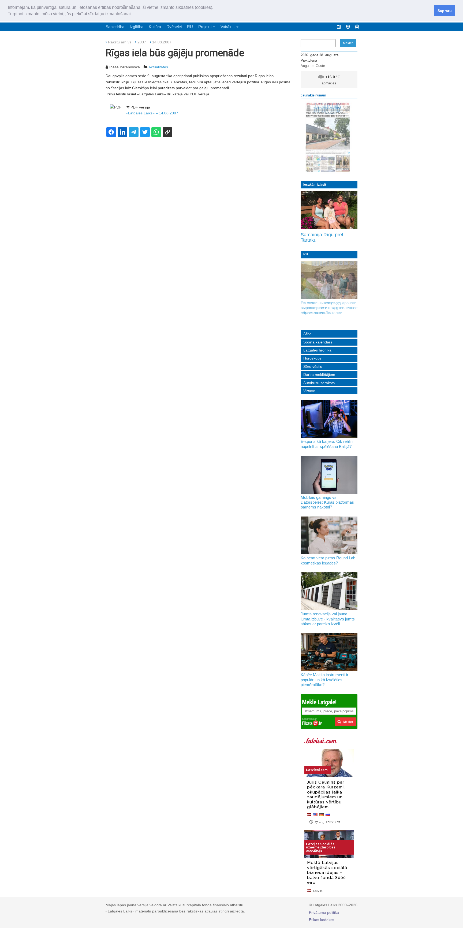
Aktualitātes (158, 67)
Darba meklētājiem (319, 374)
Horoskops (312, 358)
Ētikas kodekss (321, 920)
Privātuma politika (324, 912)
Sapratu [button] (445, 11)
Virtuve (309, 391)
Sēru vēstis (312, 366)
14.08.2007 (161, 42)
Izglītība (136, 26)
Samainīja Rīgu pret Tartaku (322, 237)
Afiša (307, 334)
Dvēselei (174, 26)
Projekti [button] (205, 26)
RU (190, 26)
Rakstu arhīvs (119, 42)
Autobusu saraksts (319, 383)
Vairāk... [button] (228, 26)
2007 (141, 42)
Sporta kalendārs (317, 342)
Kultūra (155, 26)
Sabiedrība (115, 26)
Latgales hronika (317, 350)
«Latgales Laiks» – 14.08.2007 (152, 113)
